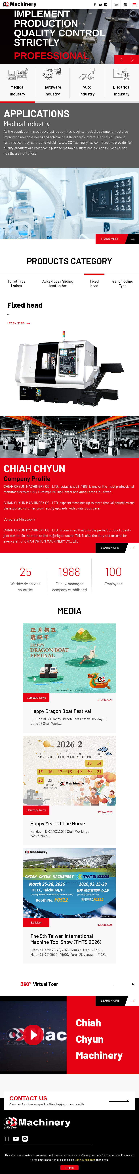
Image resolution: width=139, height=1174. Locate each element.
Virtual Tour (39, 984)
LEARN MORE (110, 239)
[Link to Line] (105, 4)
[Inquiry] (116, 4)
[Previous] (120, 59)
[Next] (133, 59)
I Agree (69, 1167)
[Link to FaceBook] (95, 4)
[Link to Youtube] (100, 4)
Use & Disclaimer (85, 1159)
